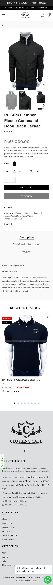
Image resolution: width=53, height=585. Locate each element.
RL (12, 131)
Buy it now (26, 196)
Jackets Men (10, 216)
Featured (29, 213)
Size (6, 171)
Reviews (26, 251)
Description (27, 237)
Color (6, 163)
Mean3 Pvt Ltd (24, 577)
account (43, 15)
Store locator (8, 539)
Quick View (48, 317)
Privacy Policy (8, 527)
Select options (12, 391)
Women (5, 557)
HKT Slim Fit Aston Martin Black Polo (21, 380)
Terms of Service (9, 535)
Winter (30, 216)
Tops (23, 216)
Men (18, 216)
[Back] (4, 24)
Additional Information (26, 244)
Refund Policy (8, 531)
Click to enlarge (44, 85)
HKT (4, 383)
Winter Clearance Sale (14, 219)
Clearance (19, 213)
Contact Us (7, 523)
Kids (4, 561)
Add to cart (26, 187)
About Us (6, 519)
